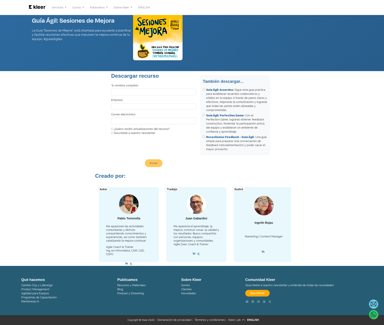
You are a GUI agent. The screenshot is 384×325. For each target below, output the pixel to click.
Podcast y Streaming (130, 293)
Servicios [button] (58, 7)
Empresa (117, 100)
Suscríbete (257, 293)
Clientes (186, 289)
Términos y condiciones (209, 319)
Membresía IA (30, 301)
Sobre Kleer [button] (122, 7)
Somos (185, 285)
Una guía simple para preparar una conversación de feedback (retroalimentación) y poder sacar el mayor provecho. (236, 143)
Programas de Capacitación (39, 297)
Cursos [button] (77, 7)
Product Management (35, 289)
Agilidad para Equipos (35, 293)
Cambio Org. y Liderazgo (37, 285)
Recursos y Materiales (131, 285)
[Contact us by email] (373, 304)
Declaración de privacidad (174, 319)
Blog (120, 289)
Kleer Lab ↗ (236, 319)
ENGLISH (144, 7)
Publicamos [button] (98, 7)
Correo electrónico (123, 114)
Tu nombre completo (124, 85)
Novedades (188, 293)
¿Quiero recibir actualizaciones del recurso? (142, 128)
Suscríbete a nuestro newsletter (134, 133)
